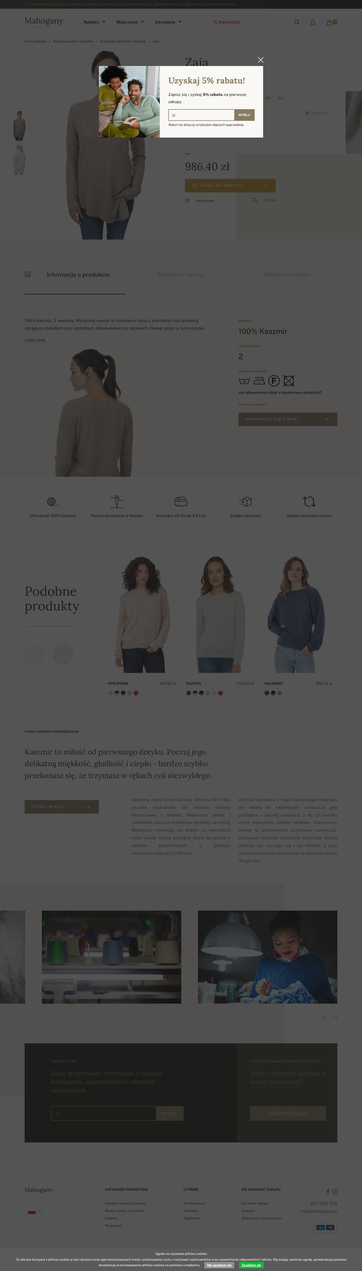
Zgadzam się (251, 1265)
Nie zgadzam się (219, 1265)
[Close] (259, 60)
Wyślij (244, 115)
